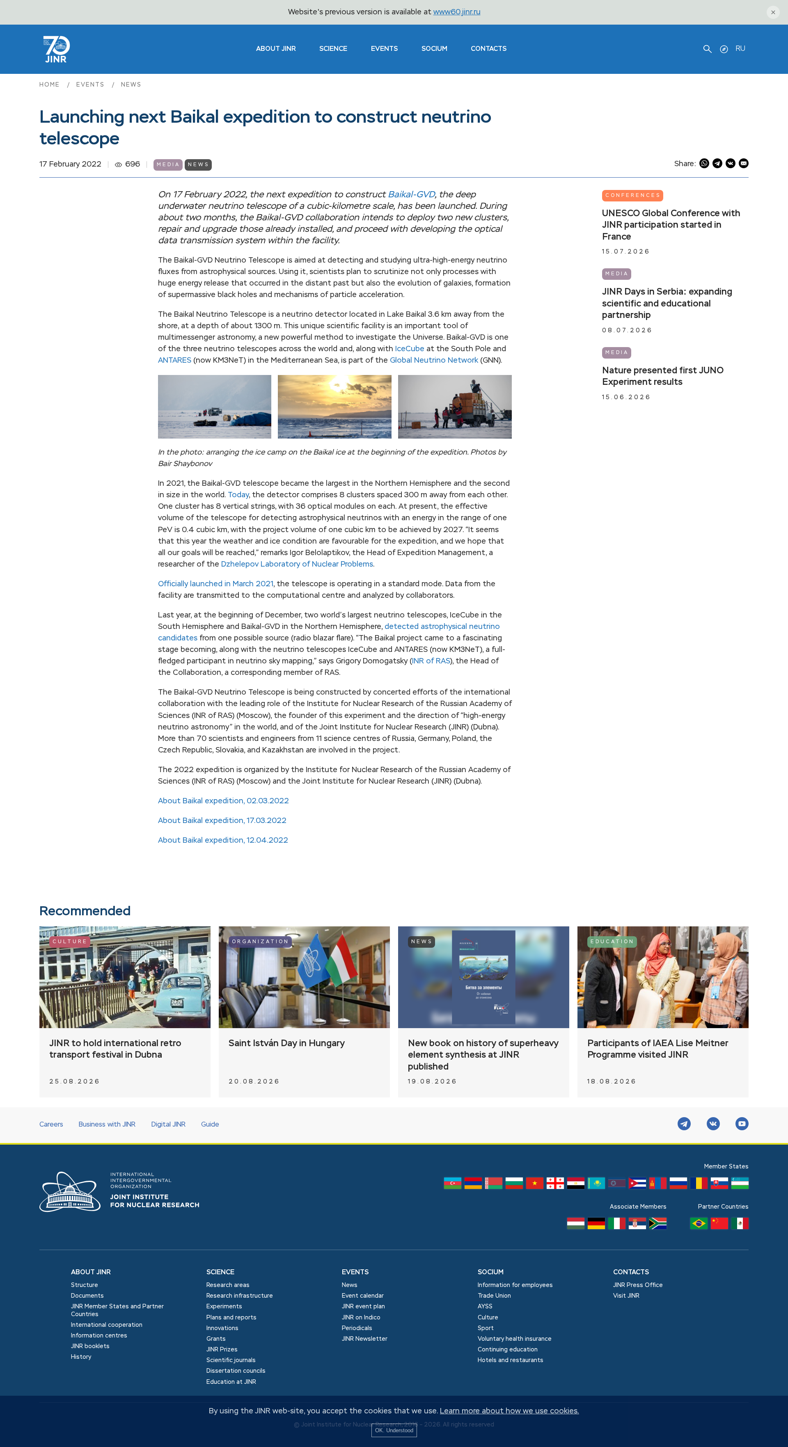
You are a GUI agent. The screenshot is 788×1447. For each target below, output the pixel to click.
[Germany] (596, 1225)
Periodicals (357, 1328)
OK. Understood (394, 1430)
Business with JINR (107, 1125)
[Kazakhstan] (596, 1185)
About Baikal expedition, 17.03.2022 (222, 821)
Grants (216, 1339)
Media (168, 164)
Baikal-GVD (411, 194)
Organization (260, 942)
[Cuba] (637, 1185)
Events (384, 49)
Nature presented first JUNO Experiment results (663, 376)
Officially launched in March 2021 (215, 584)
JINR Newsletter (364, 1339)
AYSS (485, 1307)
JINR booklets (90, 1346)
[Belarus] (493, 1185)
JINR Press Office (638, 1285)
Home (50, 85)
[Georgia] (555, 1185)
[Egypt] (575, 1185)
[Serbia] (637, 1225)
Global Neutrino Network (434, 360)
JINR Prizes (222, 1350)
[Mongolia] (658, 1185)
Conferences (633, 195)
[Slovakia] (719, 1185)
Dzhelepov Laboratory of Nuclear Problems (297, 564)
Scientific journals (231, 1360)
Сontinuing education (508, 1350)
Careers (51, 1125)
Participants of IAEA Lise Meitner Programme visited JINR (657, 1049)
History (81, 1357)
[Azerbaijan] (452, 1185)
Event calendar (363, 1296)
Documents (87, 1296)
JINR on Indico (361, 1318)
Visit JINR (626, 1296)
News (131, 85)
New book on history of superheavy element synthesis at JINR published (483, 1055)
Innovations (222, 1328)
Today (238, 495)
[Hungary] (575, 1225)
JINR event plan (363, 1307)
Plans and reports (231, 1318)
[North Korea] (616, 1185)
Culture (70, 942)
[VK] (713, 1125)
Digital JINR (168, 1125)
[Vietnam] (534, 1185)
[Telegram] (684, 1125)
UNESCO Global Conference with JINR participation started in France (671, 225)
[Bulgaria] (514, 1185)
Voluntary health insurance (515, 1339)
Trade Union (494, 1296)
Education (613, 942)
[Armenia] (473, 1185)
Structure (84, 1285)
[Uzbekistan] (740, 1185)
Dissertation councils (236, 1371)
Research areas (228, 1285)
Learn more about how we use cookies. (509, 1411)
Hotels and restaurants (510, 1360)
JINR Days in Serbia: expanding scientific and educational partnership (667, 304)
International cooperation (106, 1325)
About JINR (276, 49)
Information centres (99, 1336)
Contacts (488, 49)
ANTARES (174, 360)
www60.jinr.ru (457, 12)
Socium (434, 49)
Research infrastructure (239, 1296)
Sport (486, 1328)
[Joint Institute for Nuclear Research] (125, 1221)
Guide (210, 1125)
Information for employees (515, 1285)
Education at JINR (231, 1382)
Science (333, 49)
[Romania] (699, 1185)
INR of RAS (431, 661)
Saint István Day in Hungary (287, 1043)
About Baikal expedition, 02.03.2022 (223, 801)
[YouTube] (742, 1125)
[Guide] (724, 49)
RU (740, 49)
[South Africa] (658, 1225)
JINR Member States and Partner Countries (117, 1310)
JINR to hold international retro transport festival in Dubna (115, 1049)
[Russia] (678, 1185)
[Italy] (616, 1225)
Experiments (224, 1307)
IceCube (409, 349)
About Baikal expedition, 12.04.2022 (223, 840)
